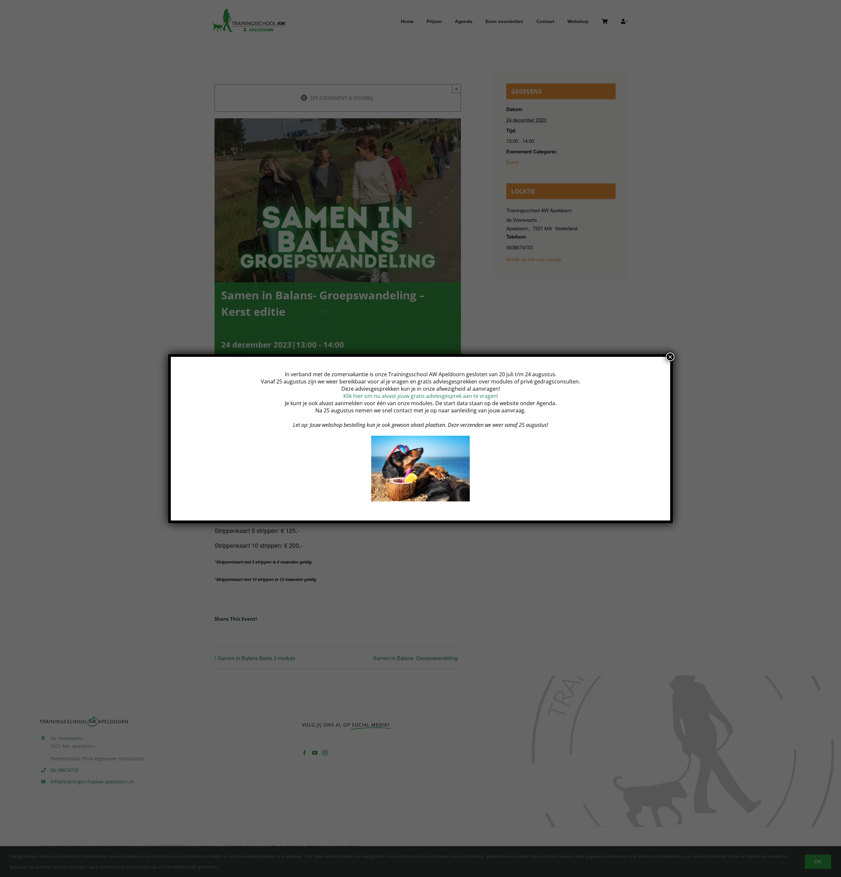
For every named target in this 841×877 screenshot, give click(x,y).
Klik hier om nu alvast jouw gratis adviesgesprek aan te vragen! (420, 396)
